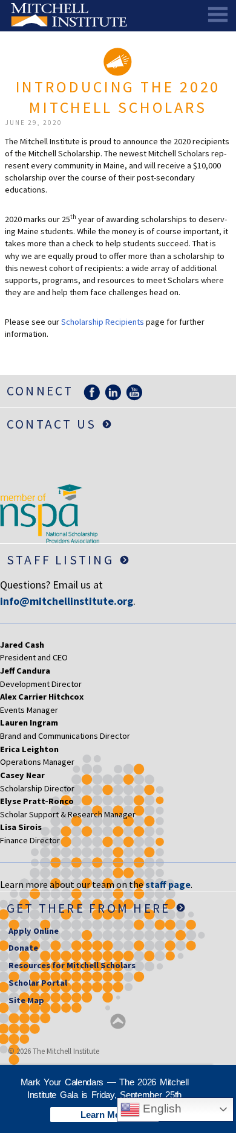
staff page (168, 884)
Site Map (26, 1000)
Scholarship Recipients (102, 321)
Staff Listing (60, 560)
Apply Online (33, 930)
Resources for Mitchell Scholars (72, 965)
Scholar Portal (37, 982)
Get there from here (89, 908)
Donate (23, 947)
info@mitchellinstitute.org (66, 601)
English (161, 1108)
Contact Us (51, 424)
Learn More (104, 1114)
